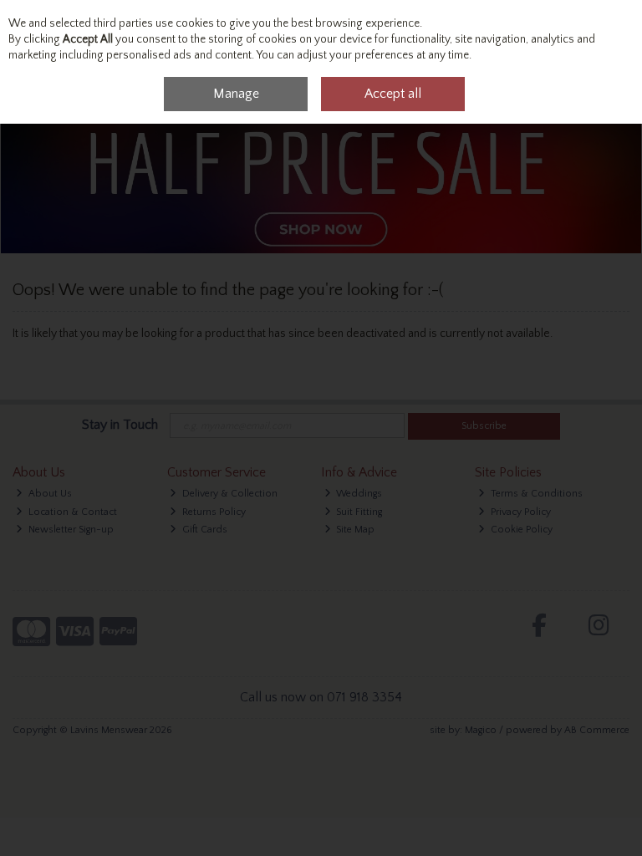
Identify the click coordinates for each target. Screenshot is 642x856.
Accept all (392, 93)
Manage (236, 93)
